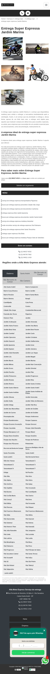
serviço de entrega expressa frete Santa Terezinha (18, 229)
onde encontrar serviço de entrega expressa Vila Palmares (21, 225)
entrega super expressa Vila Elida (13, 233)
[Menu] (46, 5)
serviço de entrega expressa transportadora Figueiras (19, 201)
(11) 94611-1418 (25, 257)
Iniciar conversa (28, 652)
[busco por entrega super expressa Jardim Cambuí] (12, 97)
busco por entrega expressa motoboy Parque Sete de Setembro (23, 238)
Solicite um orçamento (25, 185)
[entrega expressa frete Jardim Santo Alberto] (12, 48)
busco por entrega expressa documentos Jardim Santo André (22, 217)
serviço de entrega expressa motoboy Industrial (17, 221)
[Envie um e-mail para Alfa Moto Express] (27, 13)
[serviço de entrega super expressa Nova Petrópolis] (37, 48)
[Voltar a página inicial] (7, 4)
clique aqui (25, 178)
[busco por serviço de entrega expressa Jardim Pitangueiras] (37, 73)
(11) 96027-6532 (14, 178)
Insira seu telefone (28, 641)
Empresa (25, 626)
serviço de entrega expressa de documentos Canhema (20, 209)
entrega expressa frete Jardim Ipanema (15, 213)
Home (25, 619)
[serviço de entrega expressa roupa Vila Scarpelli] (12, 73)
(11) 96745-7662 (25, 254)
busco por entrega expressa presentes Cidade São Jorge (21, 205)
